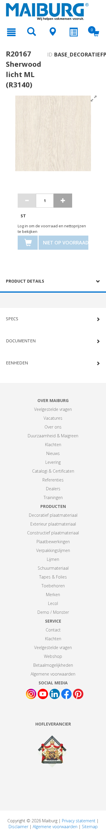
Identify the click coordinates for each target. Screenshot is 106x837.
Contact (53, 630)
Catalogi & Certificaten (53, 471)
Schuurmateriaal (53, 568)
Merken (53, 594)
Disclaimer (18, 826)
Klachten (53, 444)
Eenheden (17, 363)
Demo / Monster (53, 612)
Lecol (53, 603)
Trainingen (53, 497)
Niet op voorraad (65, 242)
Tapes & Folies (53, 577)
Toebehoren (53, 585)
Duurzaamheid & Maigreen (53, 435)
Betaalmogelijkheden (53, 665)
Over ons (53, 427)
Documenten (21, 341)
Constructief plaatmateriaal (53, 533)
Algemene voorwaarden (53, 674)
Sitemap (90, 826)
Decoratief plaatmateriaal (53, 515)
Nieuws (53, 453)
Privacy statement (78, 820)
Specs (12, 318)
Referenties (53, 480)
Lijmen (53, 559)
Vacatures (53, 418)
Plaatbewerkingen (53, 541)
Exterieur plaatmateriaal (53, 524)
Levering (53, 462)
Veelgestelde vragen (53, 409)
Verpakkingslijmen (53, 550)
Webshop (53, 656)
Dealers (53, 488)
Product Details (25, 281)
